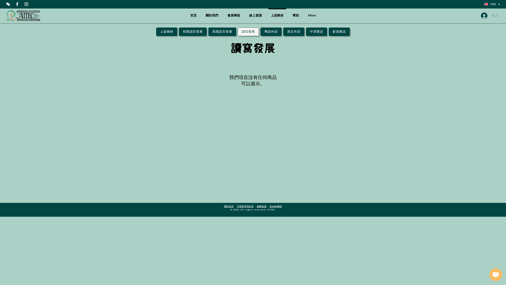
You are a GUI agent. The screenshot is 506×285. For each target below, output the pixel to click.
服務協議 (261, 206)
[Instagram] (26, 4)
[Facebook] (17, 4)
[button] (296, 13)
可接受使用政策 (245, 206)
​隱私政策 (228, 206)
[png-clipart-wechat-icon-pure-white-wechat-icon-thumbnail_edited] (8, 4)
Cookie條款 (276, 206)
